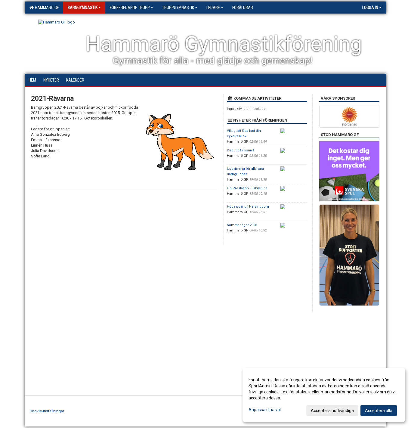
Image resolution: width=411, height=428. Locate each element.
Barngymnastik (82, 7)
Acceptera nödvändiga (332, 410)
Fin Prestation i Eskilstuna (247, 188)
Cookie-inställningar (46, 411)
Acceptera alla (378, 410)
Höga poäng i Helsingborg (248, 207)
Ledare (213, 7)
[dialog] (324, 395)
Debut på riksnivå (240, 150)
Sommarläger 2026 (242, 225)
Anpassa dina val (265, 409)
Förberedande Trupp (130, 7)
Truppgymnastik (178, 7)
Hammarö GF (46, 7)
